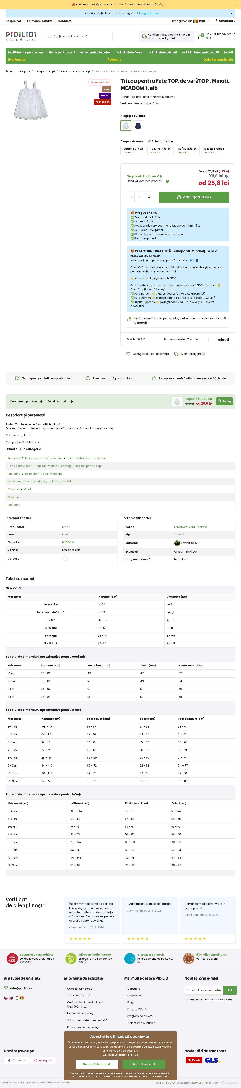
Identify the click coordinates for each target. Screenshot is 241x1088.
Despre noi (13, 21)
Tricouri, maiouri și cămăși (74, 71)
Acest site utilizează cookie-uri (120, 1054)
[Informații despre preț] (226, 176)
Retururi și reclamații (80, 1013)
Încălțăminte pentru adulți (200, 52)
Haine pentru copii (62, 52)
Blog (130, 1002)
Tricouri (179, 534)
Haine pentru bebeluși (95, 52)
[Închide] (237, 4)
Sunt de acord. (144, 1064)
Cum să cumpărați (79, 989)
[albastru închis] (138, 125)
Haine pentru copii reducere (43, 458)
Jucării (228, 52)
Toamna (201, 527)
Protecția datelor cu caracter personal (49, 1082)
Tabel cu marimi (162, 141)
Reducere (114, 59)
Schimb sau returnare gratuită (87, 1020)
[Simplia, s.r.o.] (229, 1082)
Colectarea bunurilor (141, 1023)
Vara (192, 527)
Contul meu (227, 21)
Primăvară (181, 527)
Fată (65, 534)
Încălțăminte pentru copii (26, 52)
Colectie (13, 489)
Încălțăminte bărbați (162, 52)
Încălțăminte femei (129, 52)
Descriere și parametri (24, 401)
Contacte (65, 21)
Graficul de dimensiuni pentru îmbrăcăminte (86, 1004)
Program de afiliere (140, 1016)
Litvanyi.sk (196, 1082)
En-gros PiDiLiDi (137, 1009)
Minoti (28, 489)
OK (230, 990)
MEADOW (68, 542)
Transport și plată (78, 995)
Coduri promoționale (218, 59)
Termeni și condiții (39, 21)
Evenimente (17, 59)
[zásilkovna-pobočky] (195, 1061)
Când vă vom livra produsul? (145, 181)
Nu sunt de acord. (97, 1064)
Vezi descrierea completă (137, 103)
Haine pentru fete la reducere (86, 458)
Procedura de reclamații (83, 1027)
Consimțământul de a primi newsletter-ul (208, 999)
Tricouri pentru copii (89, 466)
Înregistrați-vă (148, 13)
